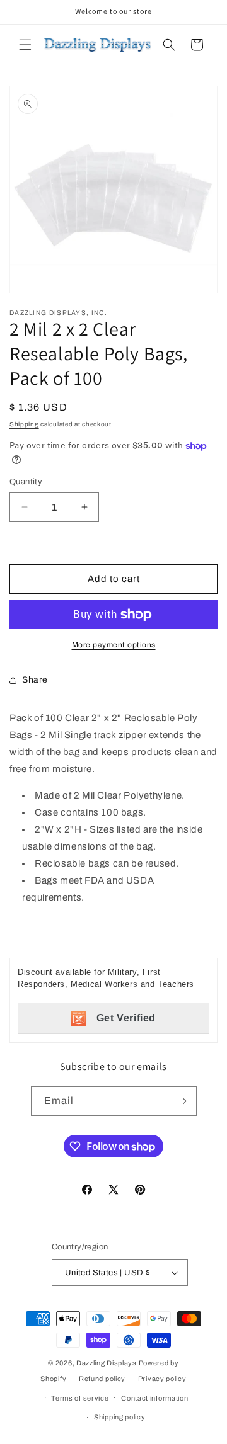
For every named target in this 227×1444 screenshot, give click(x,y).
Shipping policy (120, 1417)
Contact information (154, 1398)
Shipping (24, 424)
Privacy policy (162, 1378)
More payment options (114, 644)
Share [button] (35, 680)
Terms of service (79, 1398)
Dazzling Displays (106, 1363)
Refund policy (102, 1378)
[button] (25, 45)
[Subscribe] (182, 1101)
